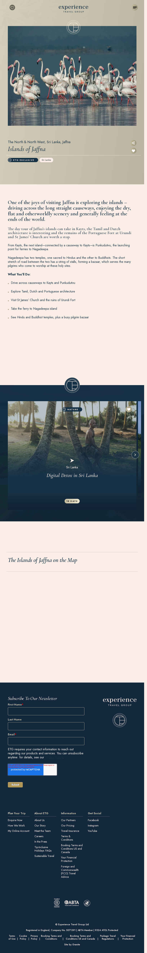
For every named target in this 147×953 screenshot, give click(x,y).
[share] (133, 143)
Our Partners (68, 820)
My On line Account (18, 831)
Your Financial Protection (69, 859)
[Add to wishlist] (133, 151)
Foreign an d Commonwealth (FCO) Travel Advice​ (70, 872)
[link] (119, 712)
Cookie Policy (23, 938)
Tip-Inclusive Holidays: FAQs (42, 848)
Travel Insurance (70, 831)
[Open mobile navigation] (135, 7)
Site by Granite (72, 944)
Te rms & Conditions (67, 838)
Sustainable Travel (44, 856)
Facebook (93, 820)
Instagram (93, 825)
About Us (39, 820)
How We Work (16, 825)
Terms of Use (12, 938)
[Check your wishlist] (12, 7)
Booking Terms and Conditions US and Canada (72, 849)
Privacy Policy (54, 757)
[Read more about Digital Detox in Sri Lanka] (72, 455)
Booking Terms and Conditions (51, 938)
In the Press (40, 841)
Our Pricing (67, 825)
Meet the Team (42, 831)
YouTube (92, 831)
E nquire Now (15, 820)
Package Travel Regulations (108, 938)
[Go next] (135, 455)
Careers (38, 836)
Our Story (40, 825)
